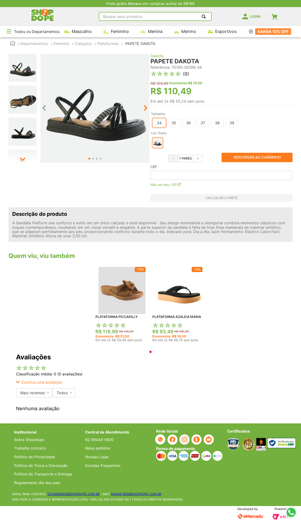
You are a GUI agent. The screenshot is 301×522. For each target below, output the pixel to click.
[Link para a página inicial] (12, 44)
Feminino (61, 43)
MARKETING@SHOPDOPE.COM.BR (136, 494)
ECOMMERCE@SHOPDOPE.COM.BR (74, 494)
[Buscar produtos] (204, 16)
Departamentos (34, 43)
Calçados (83, 43)
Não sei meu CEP (163, 185)
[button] (9, 31)
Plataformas (108, 43)
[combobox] (155, 16)
